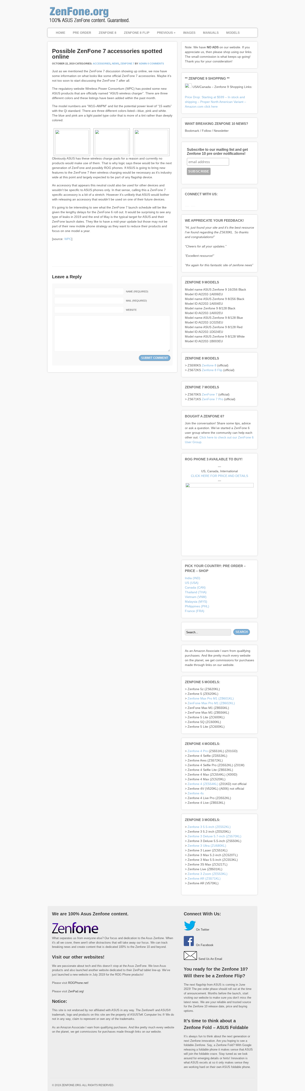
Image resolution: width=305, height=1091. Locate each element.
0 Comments (156, 63)
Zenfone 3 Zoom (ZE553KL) (208, 874)
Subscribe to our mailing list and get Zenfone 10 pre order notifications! (217, 151)
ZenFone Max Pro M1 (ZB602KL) (211, 703)
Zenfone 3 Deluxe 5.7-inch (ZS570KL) (214, 836)
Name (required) (137, 291)
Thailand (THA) (196, 592)
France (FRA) (194, 611)
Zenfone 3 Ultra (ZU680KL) (207, 845)
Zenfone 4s (196, 793)
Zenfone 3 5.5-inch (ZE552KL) (209, 827)
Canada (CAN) (195, 587)
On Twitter (202, 929)
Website (131, 309)
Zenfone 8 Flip (212, 370)
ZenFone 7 (127, 63)
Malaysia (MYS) (196, 601)
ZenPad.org (75, 991)
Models (233, 32)
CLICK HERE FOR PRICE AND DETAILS (219, 476)
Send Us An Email (210, 959)
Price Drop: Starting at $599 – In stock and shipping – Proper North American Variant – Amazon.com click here (215, 101)
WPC (67, 239)
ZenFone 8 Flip (136, 32)
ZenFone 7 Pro (212, 399)
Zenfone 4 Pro (198, 751)
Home (60, 32)
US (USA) (191, 583)
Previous (166, 32)
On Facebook (204, 945)
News (115, 63)
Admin (143, 63)
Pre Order (82, 32)
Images (189, 32)
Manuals (211, 32)
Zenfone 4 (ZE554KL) (203, 784)
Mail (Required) (136, 300)
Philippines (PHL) (197, 606)
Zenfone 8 (209, 365)
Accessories (102, 63)
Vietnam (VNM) (196, 597)
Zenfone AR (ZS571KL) (204, 878)
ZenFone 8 (107, 32)
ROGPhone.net (78, 983)
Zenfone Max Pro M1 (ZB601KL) (211, 698)
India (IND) (192, 578)
